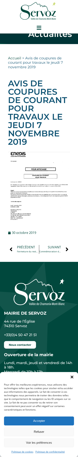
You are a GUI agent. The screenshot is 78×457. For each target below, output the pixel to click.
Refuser (39, 431)
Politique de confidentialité (50, 451)
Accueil (14, 58)
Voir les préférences (39, 442)
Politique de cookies (22, 451)
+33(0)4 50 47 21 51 (20, 335)
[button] (72, 377)
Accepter (39, 420)
